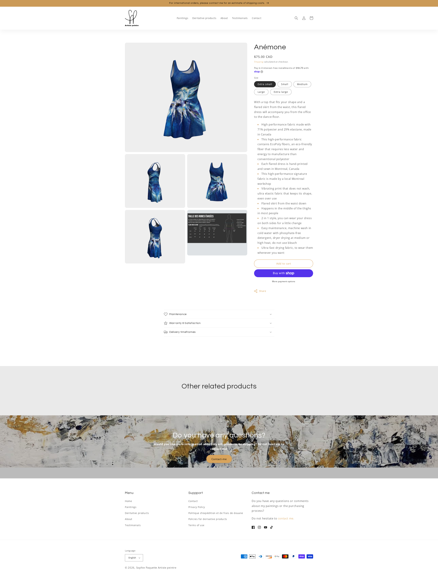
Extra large (281, 91)
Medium (302, 84)
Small (284, 84)
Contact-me (219, 459)
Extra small (265, 84)
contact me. (286, 518)
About (128, 519)
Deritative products (137, 513)
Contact (193, 501)
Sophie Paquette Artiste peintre (156, 567)
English (132, 557)
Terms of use (196, 525)
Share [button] (262, 291)
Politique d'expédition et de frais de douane (215, 513)
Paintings (130, 507)
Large (261, 91)
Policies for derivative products (207, 519)
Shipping (258, 61)
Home (128, 501)
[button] (296, 18)
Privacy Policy (196, 507)
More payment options (283, 281)
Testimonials (133, 525)
